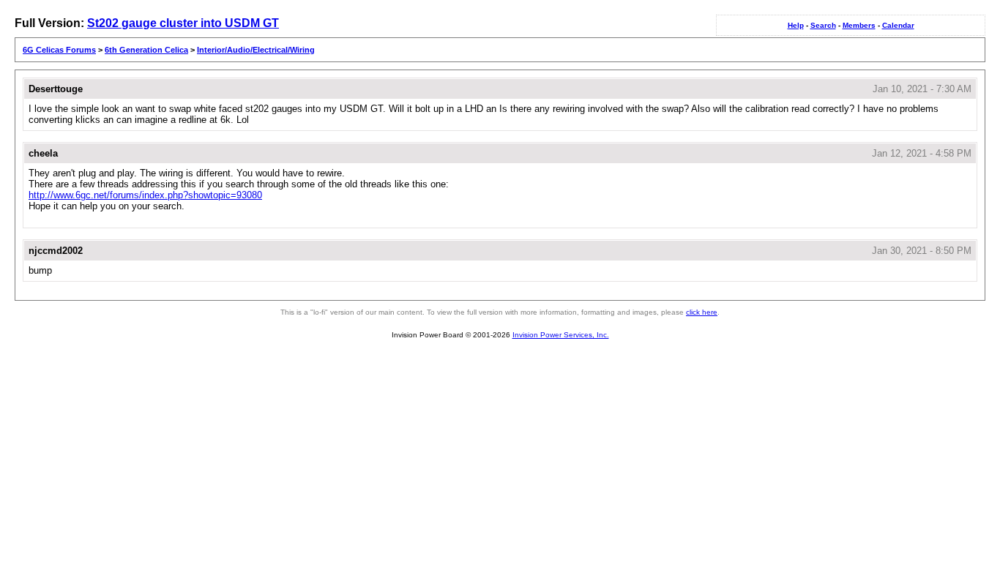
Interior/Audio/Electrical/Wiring (256, 49)
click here (701, 312)
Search (823, 25)
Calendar (898, 25)
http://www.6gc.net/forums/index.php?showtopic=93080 (145, 195)
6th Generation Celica (146, 49)
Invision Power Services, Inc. (560, 335)
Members (859, 25)
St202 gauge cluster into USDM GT (183, 23)
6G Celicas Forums (59, 49)
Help (796, 25)
